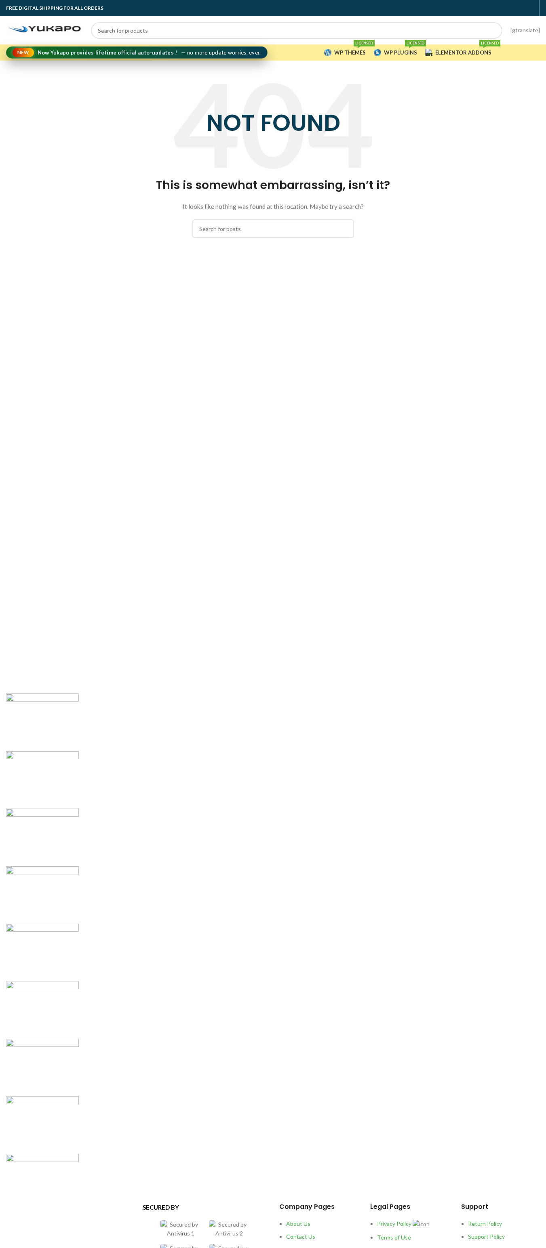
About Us (298, 1223)
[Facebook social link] (491, 8)
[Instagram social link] (511, 8)
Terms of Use (394, 1237)
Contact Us (300, 1236)
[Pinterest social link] (530, 8)
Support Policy (486, 1236)
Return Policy (485, 1223)
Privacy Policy (394, 1223)
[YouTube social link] (520, 8)
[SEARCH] (494, 30)
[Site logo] (44, 29)
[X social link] (501, 8)
